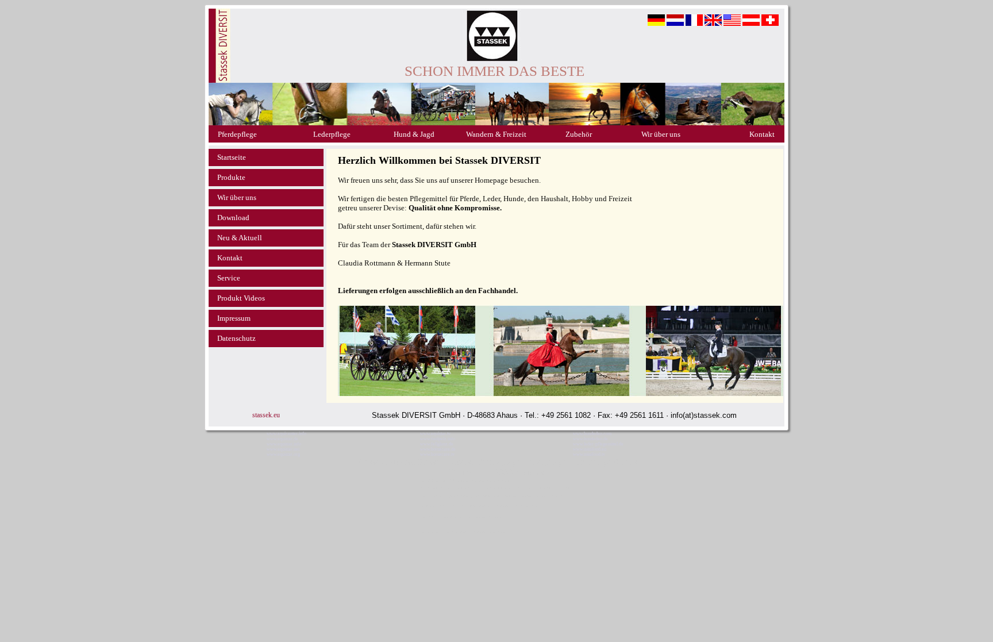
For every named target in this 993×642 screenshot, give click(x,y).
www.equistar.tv (435, 433)
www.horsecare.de (438, 449)
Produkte (231, 177)
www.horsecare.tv (437, 454)
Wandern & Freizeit (496, 134)
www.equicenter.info (286, 433)
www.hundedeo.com (592, 433)
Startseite (231, 157)
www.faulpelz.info (437, 438)
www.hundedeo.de (590, 438)
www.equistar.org (283, 454)
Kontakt (762, 134)
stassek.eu (266, 415)
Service (228, 278)
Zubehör (578, 134)
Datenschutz (236, 338)
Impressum (234, 318)
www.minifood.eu (589, 449)
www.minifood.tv (589, 454)
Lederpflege (332, 134)
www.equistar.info (284, 444)
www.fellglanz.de (436, 444)
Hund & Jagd (414, 134)
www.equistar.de (282, 438)
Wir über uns (660, 134)
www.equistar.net (283, 449)
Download (233, 217)
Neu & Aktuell (239, 237)
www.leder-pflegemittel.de (598, 444)
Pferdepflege (237, 134)
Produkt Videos (241, 298)
